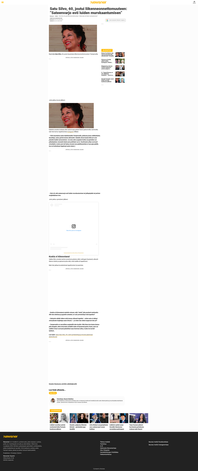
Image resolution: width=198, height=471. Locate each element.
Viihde (56, 16)
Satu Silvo (53, 393)
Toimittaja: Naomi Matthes (56, 18)
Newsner (52, 16)
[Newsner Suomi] (98, 2)
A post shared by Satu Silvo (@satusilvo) (74, 252)
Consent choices (99, 469)
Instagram (70, 132)
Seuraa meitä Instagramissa (158, 445)
